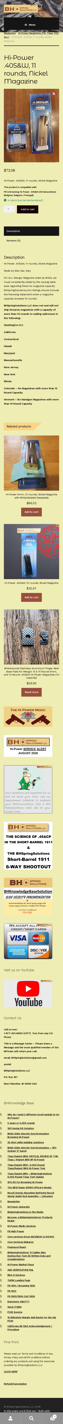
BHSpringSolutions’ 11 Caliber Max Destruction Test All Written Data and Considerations (29, 1256)
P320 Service (14, 1312)
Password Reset (16, 1247)
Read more (31, 692)
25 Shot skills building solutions (25, 1142)
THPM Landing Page (18, 1280)
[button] (54, 94)
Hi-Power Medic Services (21, 1226)
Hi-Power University (18, 1206)
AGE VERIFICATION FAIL (20, 1269)
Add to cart (27, 209)
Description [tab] (13, 231)
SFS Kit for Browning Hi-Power (25, 1182)
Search (31, 1418)
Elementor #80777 (18, 1301)
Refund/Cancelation (15, 1383)
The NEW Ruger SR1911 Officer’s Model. (29, 1187)
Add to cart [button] (32, 512)
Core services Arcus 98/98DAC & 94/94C (30, 1236)
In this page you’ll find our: (20, 1410)
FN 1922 (11, 1291)
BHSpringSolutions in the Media (25, 1212)
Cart (48, 1415)
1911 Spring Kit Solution (20, 1128)
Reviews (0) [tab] (13, 240)
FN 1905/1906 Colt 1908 (21, 1296)
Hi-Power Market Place (20, 1264)
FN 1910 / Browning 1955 (21, 1285)
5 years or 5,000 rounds (21, 1123)
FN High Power (15, 1231)
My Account (10, 1418)
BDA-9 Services (16, 1275)
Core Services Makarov (20, 1242)
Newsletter (13, 1201)
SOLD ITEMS (14, 1307)
